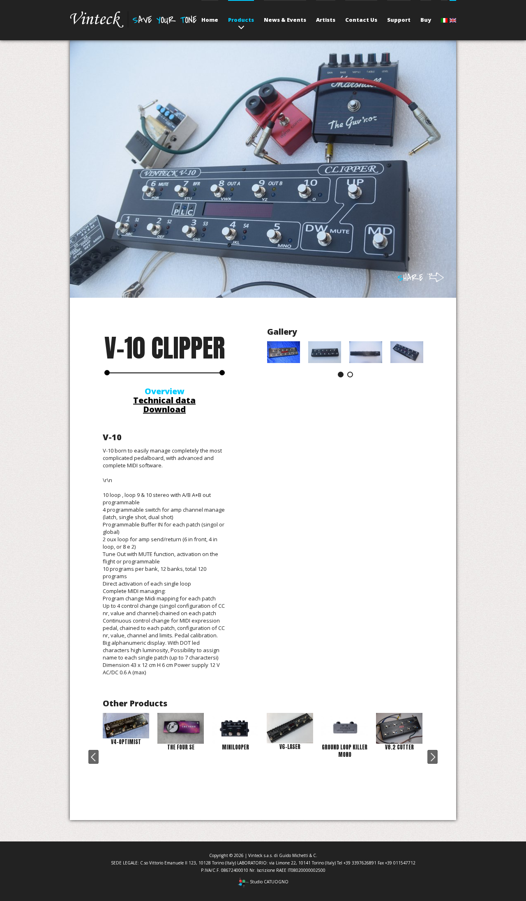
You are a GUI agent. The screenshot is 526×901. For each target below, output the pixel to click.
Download (164, 409)
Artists (325, 19)
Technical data (164, 400)
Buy (425, 19)
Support (399, 19)
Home (209, 19)
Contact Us (361, 19)
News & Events (285, 19)
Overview (165, 391)
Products (241, 19)
